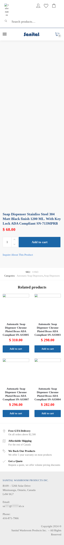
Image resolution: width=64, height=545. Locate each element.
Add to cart (39, 242)
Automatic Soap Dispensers (30, 275)
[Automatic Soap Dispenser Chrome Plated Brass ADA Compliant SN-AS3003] (47, 307)
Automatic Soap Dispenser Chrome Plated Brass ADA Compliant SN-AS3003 (47, 329)
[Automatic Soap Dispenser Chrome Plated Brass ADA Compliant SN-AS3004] (47, 371)
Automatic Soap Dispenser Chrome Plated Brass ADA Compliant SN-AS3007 (16, 394)
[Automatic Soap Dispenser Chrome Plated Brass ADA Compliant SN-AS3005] (16, 307)
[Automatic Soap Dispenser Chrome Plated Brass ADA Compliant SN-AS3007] (16, 371)
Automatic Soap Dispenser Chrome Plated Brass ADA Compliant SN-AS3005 (16, 329)
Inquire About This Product (18, 254)
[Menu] (5, 34)
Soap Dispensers (52, 275)
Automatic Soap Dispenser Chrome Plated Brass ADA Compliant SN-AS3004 (47, 394)
